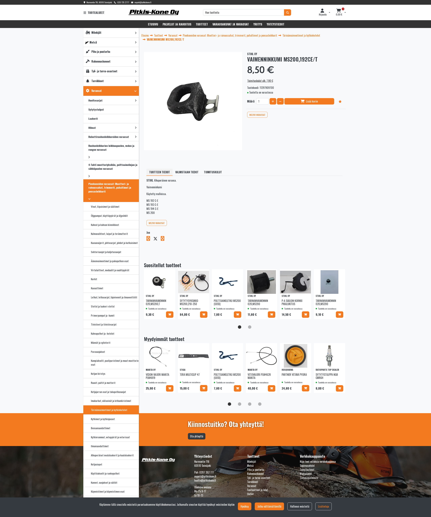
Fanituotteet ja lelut (257, 490)
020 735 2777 (123, 2)
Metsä (250, 466)
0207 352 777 (206, 472)
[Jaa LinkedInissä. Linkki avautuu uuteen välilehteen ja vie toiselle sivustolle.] (164, 239)
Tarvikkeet (252, 482)
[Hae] (287, 12)
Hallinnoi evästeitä (299, 506)
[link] (135, 33)
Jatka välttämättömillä (269, 506)
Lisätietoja (323, 506)
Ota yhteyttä (196, 436)
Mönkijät (251, 462)
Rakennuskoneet (255, 474)
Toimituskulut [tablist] (213, 172)
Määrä (250, 101)
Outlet (250, 494)
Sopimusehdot (307, 466)
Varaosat (251, 486)
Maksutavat (306, 474)
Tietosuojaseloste (309, 478)
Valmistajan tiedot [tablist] (186, 172)
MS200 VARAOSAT (257, 114)
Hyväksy (245, 506)
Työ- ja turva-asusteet (258, 478)
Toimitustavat (307, 470)
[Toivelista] (340, 101)
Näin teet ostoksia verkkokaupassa (318, 462)
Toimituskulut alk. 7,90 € (260, 81)
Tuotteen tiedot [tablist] (159, 172)
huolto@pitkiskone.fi (205, 480)
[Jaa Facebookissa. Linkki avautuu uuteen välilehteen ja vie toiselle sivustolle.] (149, 239)
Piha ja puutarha (255, 470)
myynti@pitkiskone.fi (143, 2)
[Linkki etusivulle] (154, 12)
